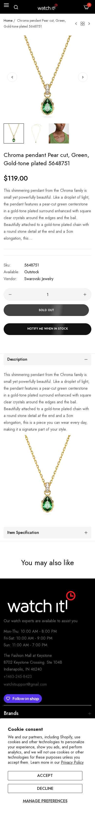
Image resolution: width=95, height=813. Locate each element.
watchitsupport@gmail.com (25, 684)
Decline (45, 788)
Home (8, 20)
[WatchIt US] (47, 7)
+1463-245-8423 (18, 676)
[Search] (16, 7)
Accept (45, 775)
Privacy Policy (72, 762)
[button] (83, 77)
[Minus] (10, 294)
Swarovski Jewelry (38, 279)
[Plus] (85, 294)
